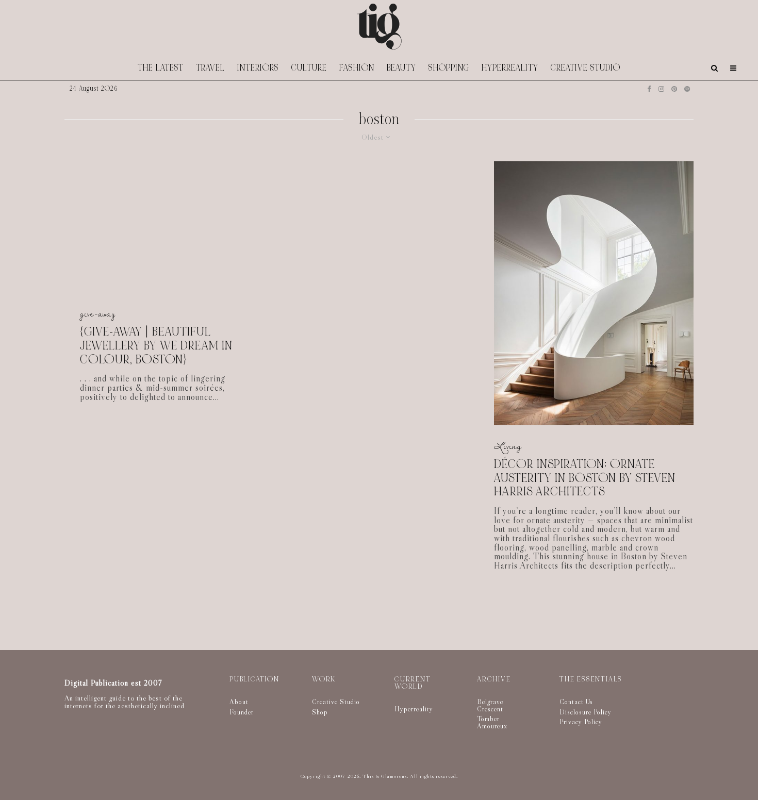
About (239, 701)
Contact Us (576, 701)
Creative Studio (585, 67)
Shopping (449, 67)
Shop (320, 712)
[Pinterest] (674, 88)
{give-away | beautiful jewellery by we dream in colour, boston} (156, 346)
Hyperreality (510, 67)
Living (508, 446)
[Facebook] (649, 88)
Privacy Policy (580, 722)
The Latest (161, 67)
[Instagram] (661, 88)
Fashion (356, 67)
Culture (309, 67)
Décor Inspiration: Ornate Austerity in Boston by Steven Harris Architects (584, 478)
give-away (98, 314)
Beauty (401, 67)
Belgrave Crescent (490, 705)
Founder (241, 712)
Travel (210, 67)
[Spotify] (687, 88)
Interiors (258, 67)
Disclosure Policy (585, 712)
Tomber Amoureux (492, 722)
